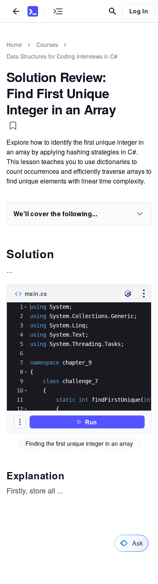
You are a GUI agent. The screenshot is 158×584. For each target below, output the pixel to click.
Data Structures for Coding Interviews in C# (61, 56)
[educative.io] (33, 11)
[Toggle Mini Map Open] (58, 11)
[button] (25, 307)
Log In (138, 10)
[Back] (16, 11)
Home (14, 44)
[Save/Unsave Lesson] (12, 125)
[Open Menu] (144, 293)
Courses (47, 44)
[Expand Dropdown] (139, 213)
